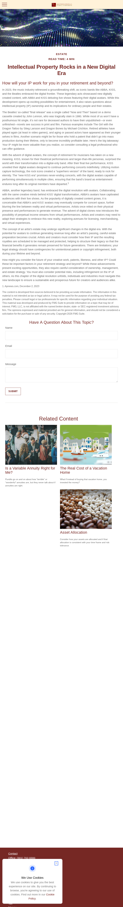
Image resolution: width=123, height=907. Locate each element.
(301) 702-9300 (26, 858)
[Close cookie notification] (56, 863)
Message (10, 364)
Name (8, 327)
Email (8, 345)
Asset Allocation (73, 532)
